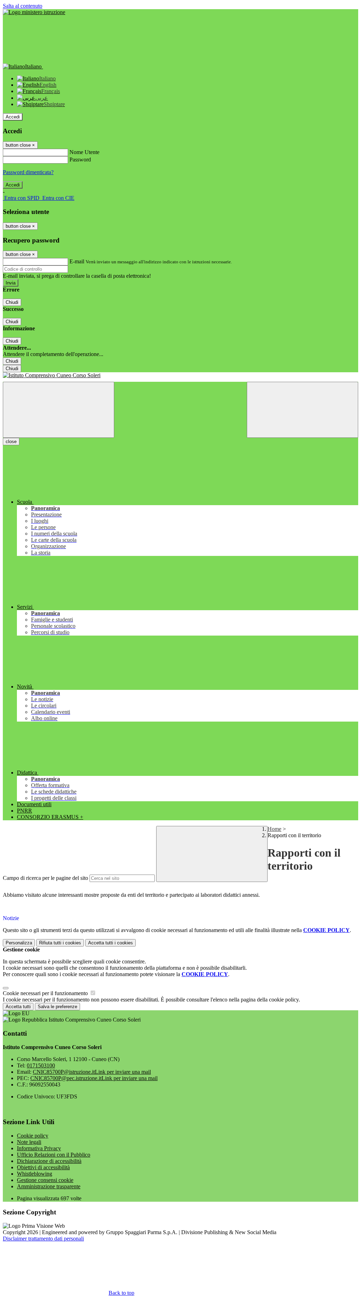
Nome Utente (84, 152)
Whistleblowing (34, 1174)
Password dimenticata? (28, 172)
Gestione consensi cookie (45, 1180)
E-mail (76, 261)
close (11, 441)
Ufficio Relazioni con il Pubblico (53, 1155)
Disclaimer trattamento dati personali (43, 1239)
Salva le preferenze (57, 1006)
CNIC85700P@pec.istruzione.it (94, 1078)
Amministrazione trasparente (48, 1186)
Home (274, 829)
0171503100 (41, 1065)
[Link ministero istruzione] (34, 12)
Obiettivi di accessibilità (43, 1167)
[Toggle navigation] (58, 410)
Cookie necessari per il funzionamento (46, 993)
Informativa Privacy (39, 1148)
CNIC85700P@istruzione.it (92, 1072)
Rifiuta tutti (60, 942)
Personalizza (19, 942)
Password (80, 160)
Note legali (29, 1142)
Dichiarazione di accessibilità (49, 1161)
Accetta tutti (110, 942)
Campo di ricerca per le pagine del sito (45, 878)
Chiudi (12, 302)
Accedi (13, 117)
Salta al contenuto (22, 6)
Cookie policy (32, 1136)
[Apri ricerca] (302, 410)
